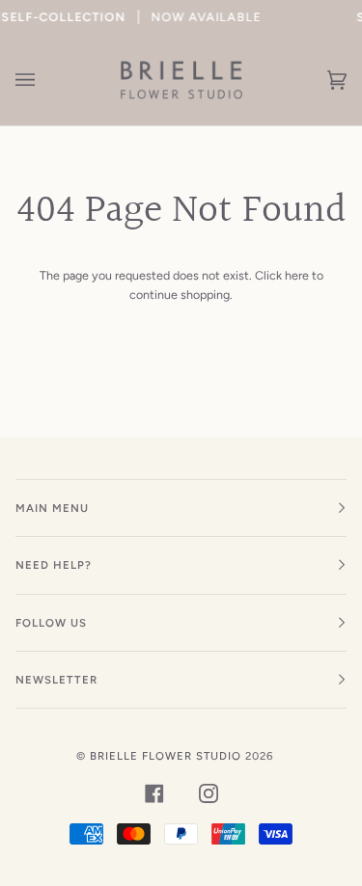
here (297, 275)
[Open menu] (44, 80)
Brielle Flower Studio (165, 756)
